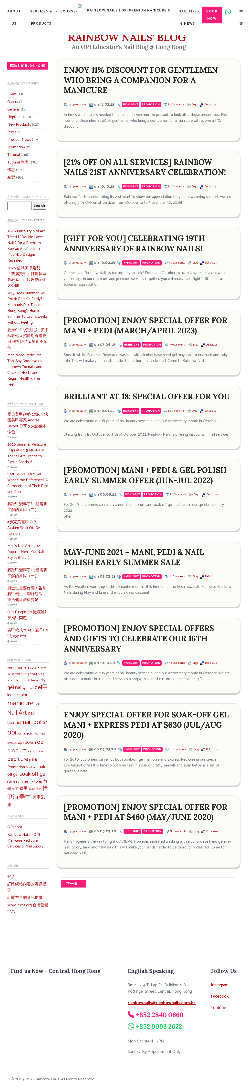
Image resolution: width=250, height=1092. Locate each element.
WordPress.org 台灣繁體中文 (27, 908)
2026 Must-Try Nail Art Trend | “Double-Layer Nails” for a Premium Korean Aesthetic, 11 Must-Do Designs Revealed (26, 246)
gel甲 (41, 687)
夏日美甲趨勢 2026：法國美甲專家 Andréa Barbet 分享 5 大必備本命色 (27, 423)
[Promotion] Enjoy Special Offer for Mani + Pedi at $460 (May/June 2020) (145, 812)
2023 (26, 674)
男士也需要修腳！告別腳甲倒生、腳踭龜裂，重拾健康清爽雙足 (26, 594)
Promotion (16, 147)
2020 (18, 674)
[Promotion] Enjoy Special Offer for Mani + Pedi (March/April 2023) (145, 325)
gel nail (14, 688)
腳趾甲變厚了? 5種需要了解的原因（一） (27, 573)
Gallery (12, 102)
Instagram (220, 985)
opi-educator (79, 104)
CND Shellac (31, 680)
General (13, 109)
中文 (241, 17)
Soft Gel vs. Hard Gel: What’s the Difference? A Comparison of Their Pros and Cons (28, 483)
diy (43, 680)
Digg (194, 104)
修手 (15, 789)
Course (68, 11)
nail (36, 704)
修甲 (23, 788)
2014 (18, 668)
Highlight (14, 117)
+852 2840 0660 (160, 1014)
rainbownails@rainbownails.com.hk (162, 1003)
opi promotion (35, 751)
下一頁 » (73, 884)
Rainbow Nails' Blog (127, 37)
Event (12, 94)
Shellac (31, 767)
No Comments (176, 104)
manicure (20, 703)
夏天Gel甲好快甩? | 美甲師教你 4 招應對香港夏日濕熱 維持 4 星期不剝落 (28, 339)
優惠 (11, 170)
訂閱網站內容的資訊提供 (26, 887)
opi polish (27, 742)
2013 (10, 668)
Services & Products (41, 17)
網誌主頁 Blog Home (27, 66)
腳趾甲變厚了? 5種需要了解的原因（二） (27, 507)
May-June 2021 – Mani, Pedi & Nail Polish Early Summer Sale (134, 557)
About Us (14, 17)
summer (22, 781)
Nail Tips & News (187, 17)
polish (33, 760)
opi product (26, 746)
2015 (27, 668)
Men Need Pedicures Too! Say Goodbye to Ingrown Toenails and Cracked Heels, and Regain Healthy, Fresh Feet (24, 370)
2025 (41, 674)
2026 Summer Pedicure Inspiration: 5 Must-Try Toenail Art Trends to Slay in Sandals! (26, 453)
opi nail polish (25, 733)
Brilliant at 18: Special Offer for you (147, 396)
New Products (19, 124)
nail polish (36, 722)
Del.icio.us (210, 104)
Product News (19, 139)
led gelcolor (17, 695)
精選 (11, 177)
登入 (11, 876)
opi (11, 732)
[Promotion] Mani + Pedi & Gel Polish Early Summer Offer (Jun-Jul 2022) (145, 475)
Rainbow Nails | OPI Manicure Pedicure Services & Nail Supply (25, 840)
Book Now (212, 15)
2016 (36, 668)
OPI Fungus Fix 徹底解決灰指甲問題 (28, 615)
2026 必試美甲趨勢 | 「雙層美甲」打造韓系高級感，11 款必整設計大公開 (26, 277)
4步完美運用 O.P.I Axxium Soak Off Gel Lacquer (24, 528)
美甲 (25, 797)
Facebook (220, 996)
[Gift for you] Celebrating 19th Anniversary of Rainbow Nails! (134, 243)
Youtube (218, 1007)
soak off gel (33, 774)
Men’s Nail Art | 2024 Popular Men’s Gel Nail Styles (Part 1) (25, 552)
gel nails (28, 688)
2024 (33, 674)
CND (17, 680)
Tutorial (13, 155)
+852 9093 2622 (159, 1026)
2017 (43, 668)
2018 (10, 674)
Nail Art (17, 713)
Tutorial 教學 (18, 162)
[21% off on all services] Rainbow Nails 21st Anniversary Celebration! (145, 167)
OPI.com (14, 827)
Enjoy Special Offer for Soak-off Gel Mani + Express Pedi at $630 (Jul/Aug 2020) (146, 725)
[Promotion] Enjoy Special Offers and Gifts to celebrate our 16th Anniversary (139, 638)
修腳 (32, 789)
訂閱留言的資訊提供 (24, 897)
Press (11, 132)
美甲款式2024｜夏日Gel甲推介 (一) (27, 633)
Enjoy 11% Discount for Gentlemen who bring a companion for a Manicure (141, 80)
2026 (9, 680)
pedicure (17, 759)
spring (11, 782)
